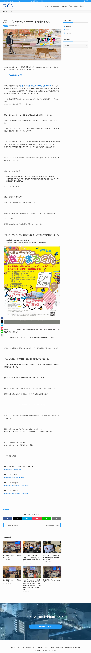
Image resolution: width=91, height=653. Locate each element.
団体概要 (52, 647)
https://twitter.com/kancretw (14, 477)
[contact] (87, 1)
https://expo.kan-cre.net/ (12, 469)
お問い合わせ (59, 647)
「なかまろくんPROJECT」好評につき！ (38, 86)
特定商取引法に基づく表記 (72, 647)
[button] (7, 518)
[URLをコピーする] (56, 518)
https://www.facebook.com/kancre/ (16, 493)
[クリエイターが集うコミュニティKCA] (8, 6)
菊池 (21, 86)
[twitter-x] (82, 1)
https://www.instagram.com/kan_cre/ (16, 485)
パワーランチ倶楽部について (28, 647)
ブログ (6, 25)
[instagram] (85, 1)
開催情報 (40, 647)
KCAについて (15, 647)
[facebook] (80, 1)
